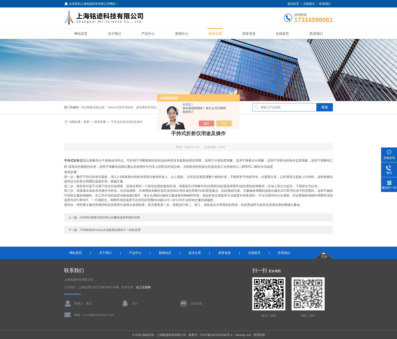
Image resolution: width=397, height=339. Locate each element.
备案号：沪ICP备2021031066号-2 (210, 335)
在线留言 (309, 3)
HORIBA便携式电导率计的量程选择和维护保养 (110, 217)
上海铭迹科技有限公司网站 (98, 3)
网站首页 (80, 33)
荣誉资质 (249, 33)
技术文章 (215, 33)
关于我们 (114, 33)
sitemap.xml (243, 335)
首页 (86, 121)
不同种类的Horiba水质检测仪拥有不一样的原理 (110, 230)
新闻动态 (165, 253)
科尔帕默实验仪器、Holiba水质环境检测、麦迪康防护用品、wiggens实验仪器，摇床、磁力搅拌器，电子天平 (151, 107)
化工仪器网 (143, 287)
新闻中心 (181, 33)
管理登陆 (259, 335)
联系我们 (325, 3)
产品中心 (148, 33)
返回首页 (293, 3)
